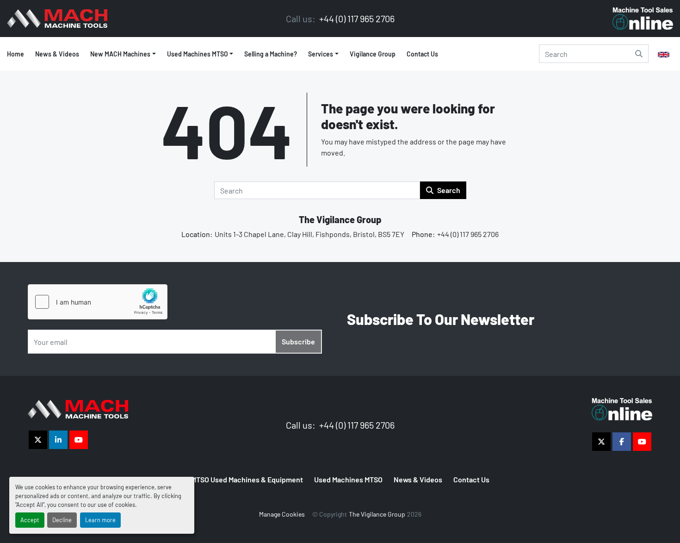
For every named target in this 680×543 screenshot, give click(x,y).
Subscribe (298, 341)
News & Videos (57, 54)
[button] (200, 54)
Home (15, 54)
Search (448, 190)
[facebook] (621, 441)
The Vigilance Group (340, 219)
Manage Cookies (282, 514)
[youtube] (78, 440)
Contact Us (422, 54)
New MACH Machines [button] (120, 54)
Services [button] (320, 54)
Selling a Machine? (270, 54)
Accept (29, 520)
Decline (62, 520)
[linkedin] (58, 440)
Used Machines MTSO (197, 54)
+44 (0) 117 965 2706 (356, 18)
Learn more (100, 520)
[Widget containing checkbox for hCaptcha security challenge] (97, 301)
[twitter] (38, 440)
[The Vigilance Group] (78, 408)
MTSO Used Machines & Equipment (247, 479)
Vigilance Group (373, 54)
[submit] (639, 53)
